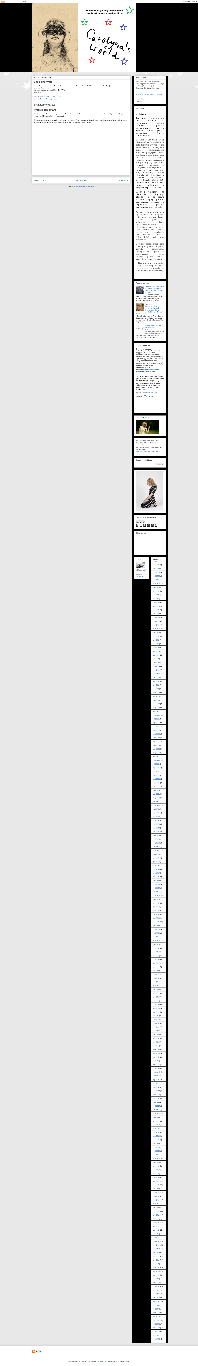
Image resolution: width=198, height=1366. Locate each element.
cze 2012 (156, 1192)
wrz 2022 (156, 738)
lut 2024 (156, 677)
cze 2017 (156, 974)
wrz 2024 (156, 651)
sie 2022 (156, 741)
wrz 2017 (156, 963)
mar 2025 (156, 629)
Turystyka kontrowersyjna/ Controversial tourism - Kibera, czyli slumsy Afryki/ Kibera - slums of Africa (149, 309)
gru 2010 (156, 1260)
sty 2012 (156, 1211)
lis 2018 (156, 910)
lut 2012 (156, 1207)
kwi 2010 (156, 1290)
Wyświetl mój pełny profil (140, 575)
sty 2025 (156, 636)
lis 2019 (156, 865)
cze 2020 (156, 839)
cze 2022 (156, 749)
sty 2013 (156, 1166)
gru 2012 (156, 1170)
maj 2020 (156, 843)
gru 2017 (156, 952)
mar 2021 (156, 805)
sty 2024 (156, 681)
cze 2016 (156, 1019)
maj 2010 (156, 1286)
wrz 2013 (156, 1136)
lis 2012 (156, 1174)
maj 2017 (156, 978)
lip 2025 (156, 614)
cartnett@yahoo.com (150, 369)
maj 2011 (156, 1241)
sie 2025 (156, 610)
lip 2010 (156, 1279)
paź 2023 (156, 692)
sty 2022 (156, 768)
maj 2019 (156, 888)
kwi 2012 (156, 1200)
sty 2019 (156, 903)
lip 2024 (156, 659)
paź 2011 (156, 1222)
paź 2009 (156, 1313)
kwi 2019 (156, 892)
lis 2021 (156, 775)
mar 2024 (156, 674)
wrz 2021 (156, 783)
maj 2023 (156, 707)
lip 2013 (156, 1144)
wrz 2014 (156, 1095)
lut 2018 (156, 944)
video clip (55, 99)
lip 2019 (156, 880)
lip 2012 (156, 1189)
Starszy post (124, 180)
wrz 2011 (156, 1226)
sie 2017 (156, 967)
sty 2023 (156, 723)
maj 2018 (156, 933)
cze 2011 (156, 1237)
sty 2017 (156, 993)
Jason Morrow (101, 1361)
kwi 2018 (156, 937)
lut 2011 (156, 1252)
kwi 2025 (156, 625)
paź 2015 (156, 1050)
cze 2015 (156, 1065)
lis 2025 (156, 599)
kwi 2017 (156, 982)
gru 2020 (156, 816)
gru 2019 (156, 862)
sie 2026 (156, 565)
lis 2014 (156, 1087)
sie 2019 (156, 877)
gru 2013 (156, 1125)
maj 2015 (156, 1068)
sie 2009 (156, 1320)
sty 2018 (156, 948)
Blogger (127, 1361)
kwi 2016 (156, 1027)
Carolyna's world (142, 571)
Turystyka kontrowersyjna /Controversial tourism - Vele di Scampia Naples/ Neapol (154, 289)
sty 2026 (156, 591)
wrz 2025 (156, 606)
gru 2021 (156, 771)
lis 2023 (156, 689)
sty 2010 (156, 1301)
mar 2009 (156, 1339)
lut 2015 (156, 1076)
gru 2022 (156, 726)
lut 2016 (156, 1034)
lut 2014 (156, 1117)
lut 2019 (156, 899)
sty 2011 (156, 1256)
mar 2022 (156, 760)
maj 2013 (156, 1151)
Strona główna (81, 180)
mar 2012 (156, 1204)
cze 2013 (156, 1147)
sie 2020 (156, 831)
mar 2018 (156, 941)
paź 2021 (156, 779)
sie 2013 (156, 1140)
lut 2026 (156, 587)
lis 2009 (156, 1309)
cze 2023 (156, 704)
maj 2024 (156, 666)
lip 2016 (156, 1016)
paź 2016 (156, 1004)
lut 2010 (156, 1298)
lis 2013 (156, 1128)
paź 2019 (156, 869)
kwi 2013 (156, 1155)
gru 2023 (156, 685)
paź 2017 (156, 959)
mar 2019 (156, 895)
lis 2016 (156, 1001)
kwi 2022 (156, 756)
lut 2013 (156, 1162)
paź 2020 (156, 824)
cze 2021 (156, 794)
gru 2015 (156, 1042)
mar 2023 (156, 715)
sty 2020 (156, 858)
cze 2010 (156, 1282)
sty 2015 (156, 1080)
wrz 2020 (156, 828)
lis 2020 (156, 820)
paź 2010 (156, 1267)
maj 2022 (156, 753)
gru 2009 (156, 1305)
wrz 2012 (156, 1181)
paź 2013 (156, 1132)
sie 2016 (156, 1012)
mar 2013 (156, 1159)
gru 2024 (156, 640)
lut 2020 (156, 854)
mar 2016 (156, 1031)
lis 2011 (156, 1219)
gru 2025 (156, 595)
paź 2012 (156, 1177)
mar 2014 (156, 1113)
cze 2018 (156, 929)
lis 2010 (156, 1264)
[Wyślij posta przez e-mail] (59, 96)
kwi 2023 (156, 711)
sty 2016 (156, 1038)
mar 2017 (156, 986)
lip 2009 (156, 1324)
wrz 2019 (156, 873)
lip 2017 (156, 971)
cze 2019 (156, 884)
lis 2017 (156, 956)
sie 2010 (156, 1275)
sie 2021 (156, 786)
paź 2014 (156, 1091)
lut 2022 (156, 764)
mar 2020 (156, 850)
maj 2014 (156, 1106)
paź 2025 (156, 602)
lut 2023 (156, 719)
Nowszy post (39, 180)
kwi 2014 (156, 1110)
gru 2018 (156, 907)
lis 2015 (156, 1046)
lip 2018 (156, 925)
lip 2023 (156, 700)
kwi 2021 (156, 801)
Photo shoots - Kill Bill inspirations (153, 326)
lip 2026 (156, 569)
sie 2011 (156, 1230)
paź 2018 (156, 914)
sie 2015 (156, 1057)
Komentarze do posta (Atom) (85, 186)
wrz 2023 (156, 696)
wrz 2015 (156, 1053)
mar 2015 (156, 1072)
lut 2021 (156, 809)
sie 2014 (156, 1098)
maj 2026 (156, 576)
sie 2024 (156, 655)
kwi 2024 (156, 670)
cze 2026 (156, 572)
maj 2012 (156, 1196)
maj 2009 (156, 1331)
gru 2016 (156, 997)
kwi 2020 (156, 847)
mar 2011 (156, 1249)
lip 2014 (156, 1102)
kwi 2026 (156, 580)
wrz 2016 (156, 1008)
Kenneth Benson (45, 99)
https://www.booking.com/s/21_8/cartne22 (149, 94)
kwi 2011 (156, 1245)
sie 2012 (156, 1185)
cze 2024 (156, 662)
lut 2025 (156, 632)
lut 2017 (156, 989)
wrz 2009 (156, 1316)
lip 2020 (156, 835)
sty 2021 (156, 813)
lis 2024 (156, 644)
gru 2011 (156, 1215)
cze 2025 (156, 617)
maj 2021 (156, 798)
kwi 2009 (156, 1335)
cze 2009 (156, 1328)
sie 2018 (156, 922)
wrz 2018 (156, 918)
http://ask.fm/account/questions (147, 451)
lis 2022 (156, 730)
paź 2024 (156, 647)
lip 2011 (156, 1234)
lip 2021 (156, 790)
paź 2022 (156, 734)
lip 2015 (156, 1061)
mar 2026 (156, 584)
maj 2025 (156, 621)
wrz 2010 (156, 1271)
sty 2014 (156, 1121)
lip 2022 (156, 745)
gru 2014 (156, 1083)
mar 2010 (156, 1294)
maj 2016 (156, 1023)
